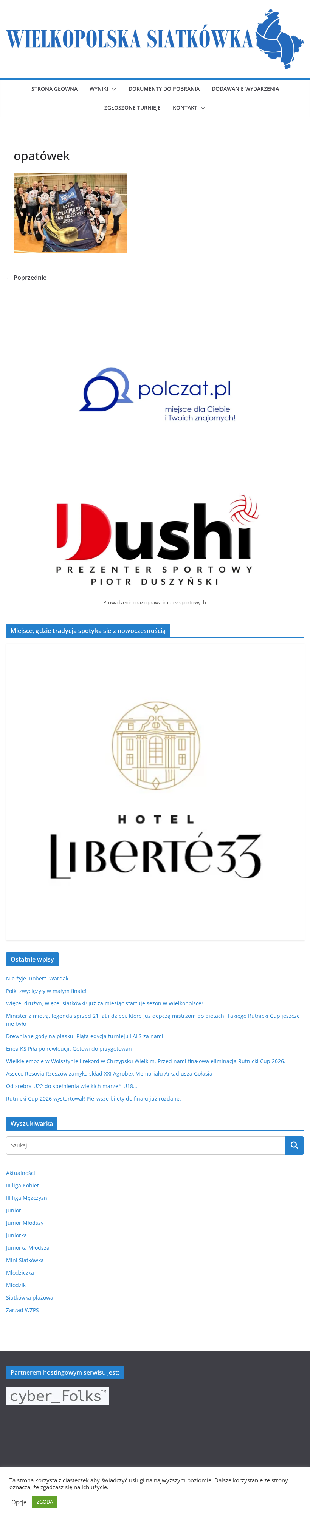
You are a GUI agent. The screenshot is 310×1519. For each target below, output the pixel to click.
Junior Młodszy (24, 1222)
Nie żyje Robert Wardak (37, 978)
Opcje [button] (18, 1502)
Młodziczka (20, 1272)
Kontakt (185, 107)
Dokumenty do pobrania (164, 88)
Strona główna (54, 88)
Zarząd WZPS (22, 1310)
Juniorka (16, 1235)
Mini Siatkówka (25, 1260)
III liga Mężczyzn (26, 1197)
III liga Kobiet (22, 1185)
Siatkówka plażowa (29, 1297)
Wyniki (99, 88)
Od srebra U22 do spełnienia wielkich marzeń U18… (71, 1086)
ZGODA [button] (45, 1501)
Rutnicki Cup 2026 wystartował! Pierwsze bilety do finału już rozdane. (93, 1098)
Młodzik (16, 1285)
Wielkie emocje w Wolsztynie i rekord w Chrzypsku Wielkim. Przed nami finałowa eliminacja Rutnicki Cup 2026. (145, 1061)
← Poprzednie (26, 277)
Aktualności (20, 1172)
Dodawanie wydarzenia (245, 88)
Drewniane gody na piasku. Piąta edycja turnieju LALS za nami (84, 1036)
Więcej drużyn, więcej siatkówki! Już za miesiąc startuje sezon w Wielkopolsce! (104, 1003)
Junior (13, 1210)
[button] (112, 89)
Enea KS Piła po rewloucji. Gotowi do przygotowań (69, 1048)
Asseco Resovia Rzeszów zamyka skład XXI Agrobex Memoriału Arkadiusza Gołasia (109, 1073)
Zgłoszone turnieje (132, 107)
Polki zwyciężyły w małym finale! (46, 990)
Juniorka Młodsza (28, 1247)
